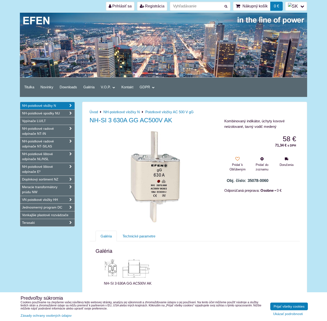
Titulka (29, 87)
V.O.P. (106, 87)
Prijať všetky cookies (289, 306)
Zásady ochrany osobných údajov (46, 315)
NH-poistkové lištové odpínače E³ (37, 169)
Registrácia (154, 6)
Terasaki (28, 223)
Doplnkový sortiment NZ (40, 179)
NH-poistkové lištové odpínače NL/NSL (37, 156)
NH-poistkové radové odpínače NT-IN (38, 131)
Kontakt (127, 87)
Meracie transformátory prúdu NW (39, 189)
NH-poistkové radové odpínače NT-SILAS (38, 143)
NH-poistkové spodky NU (41, 113)
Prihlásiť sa (121, 6)
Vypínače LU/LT (34, 121)
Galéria (89, 87)
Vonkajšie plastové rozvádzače (45, 215)
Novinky (46, 87)
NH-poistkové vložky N (39, 105)
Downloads (68, 87)
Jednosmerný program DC (42, 207)
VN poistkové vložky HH (40, 200)
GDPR (145, 87)
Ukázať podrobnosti (288, 314)
